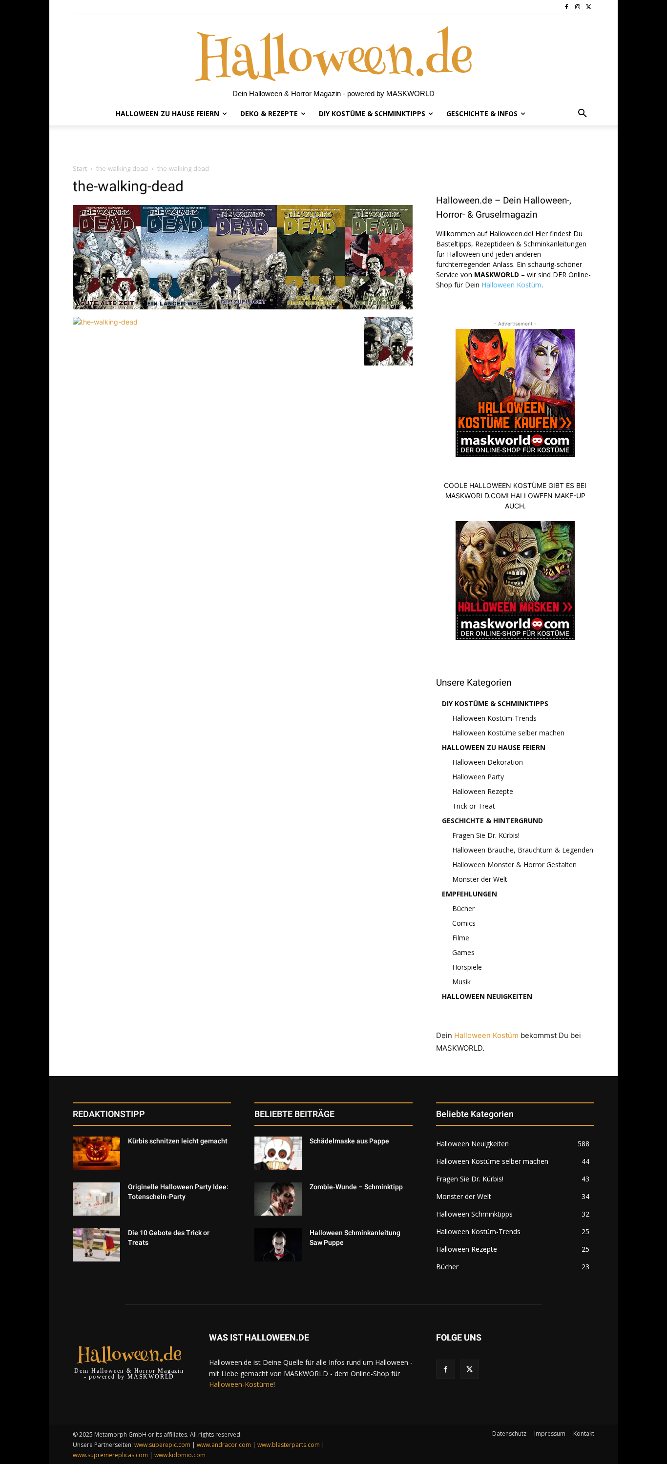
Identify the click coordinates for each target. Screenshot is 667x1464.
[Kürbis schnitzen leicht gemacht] (96, 1153)
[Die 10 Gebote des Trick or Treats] (96, 1244)
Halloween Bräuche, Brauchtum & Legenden (522, 849)
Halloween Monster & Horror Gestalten (514, 864)
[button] (582, 113)
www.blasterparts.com (288, 1445)
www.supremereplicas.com (110, 1455)
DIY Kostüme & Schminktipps (495, 703)
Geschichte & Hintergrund (492, 820)
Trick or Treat (473, 806)
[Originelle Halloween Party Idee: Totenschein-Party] (96, 1199)
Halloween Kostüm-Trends (494, 718)
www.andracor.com (224, 1445)
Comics (464, 923)
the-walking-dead (122, 168)
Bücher (463, 908)
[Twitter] (588, 7)
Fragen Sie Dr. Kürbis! (486, 835)
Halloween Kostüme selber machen (508, 732)
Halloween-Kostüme (241, 1384)
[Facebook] (566, 7)
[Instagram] (577, 7)
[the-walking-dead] (243, 307)
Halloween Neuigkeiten (487, 996)
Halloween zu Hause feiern (493, 747)
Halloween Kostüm (511, 284)
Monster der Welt (479, 879)
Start (80, 168)
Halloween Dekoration (487, 762)
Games (463, 952)
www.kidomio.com (180, 1455)
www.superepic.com (162, 1445)
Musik (461, 981)
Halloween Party (478, 776)
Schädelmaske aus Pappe (349, 1141)
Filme (460, 937)
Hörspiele (467, 967)
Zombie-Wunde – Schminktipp (356, 1187)
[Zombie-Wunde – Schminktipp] (278, 1199)
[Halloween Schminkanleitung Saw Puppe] (278, 1244)
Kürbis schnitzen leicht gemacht (178, 1141)
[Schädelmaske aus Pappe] (278, 1153)
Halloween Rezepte (482, 791)
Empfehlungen (469, 893)
